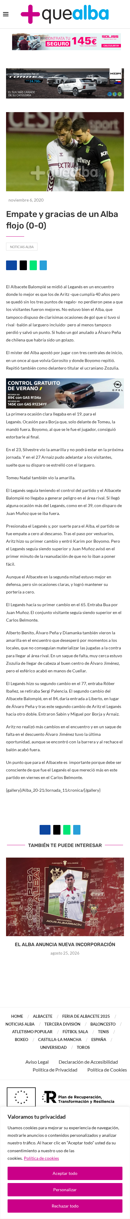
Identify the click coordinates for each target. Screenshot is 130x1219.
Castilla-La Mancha (59, 1039)
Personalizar (65, 1189)
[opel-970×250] (65, 382)
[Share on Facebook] (11, 265)
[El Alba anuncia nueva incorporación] (65, 897)
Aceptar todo (65, 1173)
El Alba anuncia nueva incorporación (65, 944)
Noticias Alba (22, 247)
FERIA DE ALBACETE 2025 (86, 1016)
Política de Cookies (107, 1069)
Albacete (42, 1016)
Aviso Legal (37, 1062)
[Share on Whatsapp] (33, 265)
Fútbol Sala (75, 1031)
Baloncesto (102, 1024)
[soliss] (66, 36)
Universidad (53, 1047)
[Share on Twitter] (23, 265)
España (98, 1039)
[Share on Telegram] (43, 265)
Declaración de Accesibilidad (88, 1062)
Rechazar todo (65, 1205)
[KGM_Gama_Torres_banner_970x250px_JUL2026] (65, 71)
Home (17, 1016)
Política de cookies (41, 1158)
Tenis (103, 1031)
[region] (65, 1163)
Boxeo (21, 1039)
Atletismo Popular (32, 1031)
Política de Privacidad (55, 1069)
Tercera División (62, 1024)
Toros (83, 1047)
